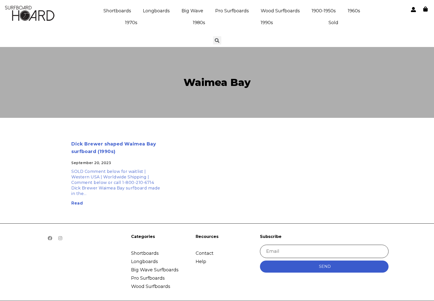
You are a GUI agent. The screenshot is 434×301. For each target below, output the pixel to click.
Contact (204, 253)
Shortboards (117, 11)
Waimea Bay (217, 82)
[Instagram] (60, 238)
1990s (267, 22)
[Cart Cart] (425, 9)
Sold (333, 22)
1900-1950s (324, 11)
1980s (199, 22)
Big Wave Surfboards (155, 270)
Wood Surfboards (280, 11)
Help (201, 261)
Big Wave (192, 11)
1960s (354, 11)
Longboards (156, 11)
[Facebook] (50, 238)
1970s (131, 22)
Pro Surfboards (232, 11)
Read (77, 203)
